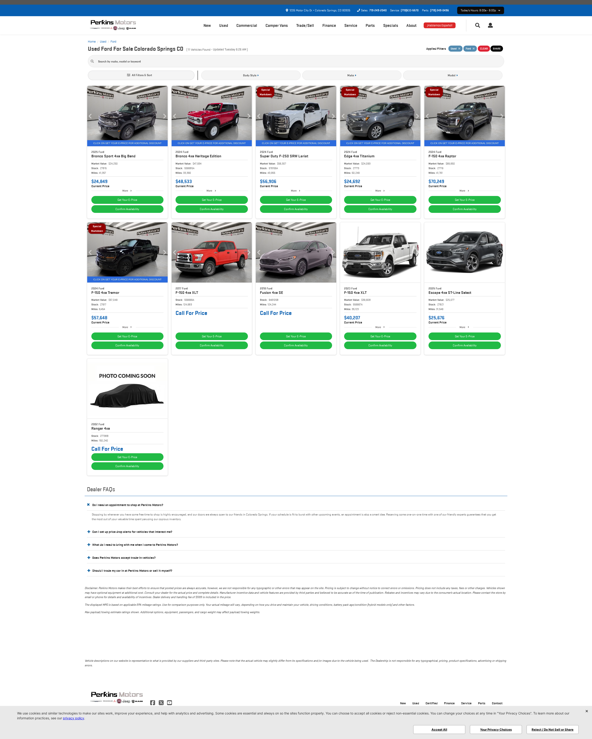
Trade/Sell (305, 25)
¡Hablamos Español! (439, 25)
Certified (432, 703)
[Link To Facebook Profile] (153, 702)
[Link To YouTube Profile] (169, 702)
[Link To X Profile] (161, 702)
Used (223, 25)
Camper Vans (276, 25)
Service (350, 25)
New (207, 25)
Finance (329, 25)
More (125, 190)
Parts (370, 25)
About (411, 25)
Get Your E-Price (127, 200)
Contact (497, 703)
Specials (390, 25)
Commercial (246, 25)
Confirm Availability (127, 209)
